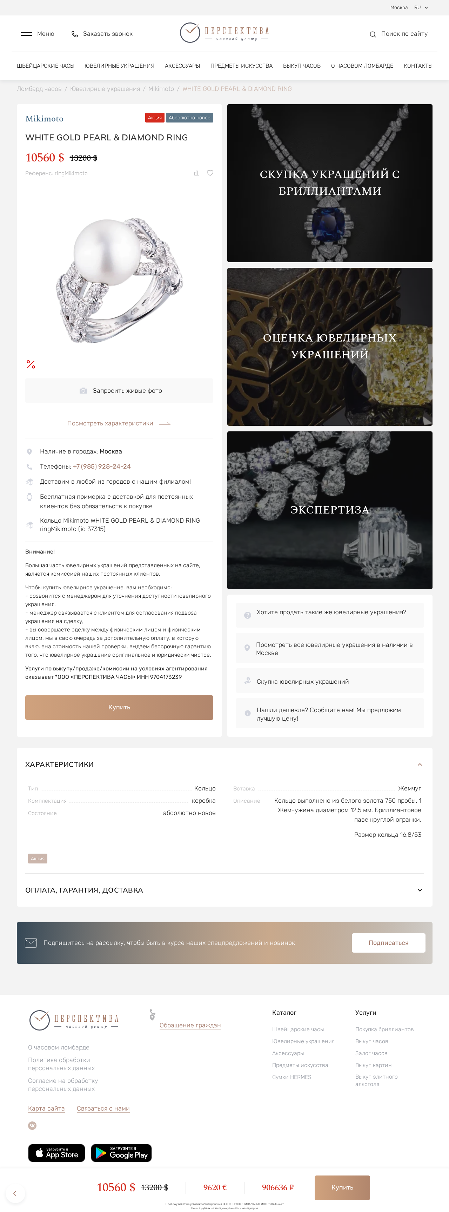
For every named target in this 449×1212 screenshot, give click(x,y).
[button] (37, 34)
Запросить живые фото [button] (127, 391)
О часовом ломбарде (362, 65)
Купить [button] (119, 707)
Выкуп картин (373, 1065)
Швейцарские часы (45, 65)
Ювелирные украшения (119, 65)
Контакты (418, 65)
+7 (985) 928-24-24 (102, 466)
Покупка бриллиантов (384, 1029)
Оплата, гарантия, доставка (84, 890)
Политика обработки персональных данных (61, 1064)
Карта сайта (46, 1108)
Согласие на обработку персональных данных (63, 1085)
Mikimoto (44, 119)
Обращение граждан (190, 1025)
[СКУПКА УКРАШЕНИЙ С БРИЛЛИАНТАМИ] (330, 260)
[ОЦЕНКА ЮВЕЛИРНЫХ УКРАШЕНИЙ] (330, 423)
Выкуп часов (302, 65)
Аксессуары (182, 65)
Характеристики (59, 764)
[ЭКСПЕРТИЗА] (330, 587)
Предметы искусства (241, 65)
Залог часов (371, 1053)
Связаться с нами (103, 1108)
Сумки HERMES (291, 1077)
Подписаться (389, 943)
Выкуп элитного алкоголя (376, 1080)
